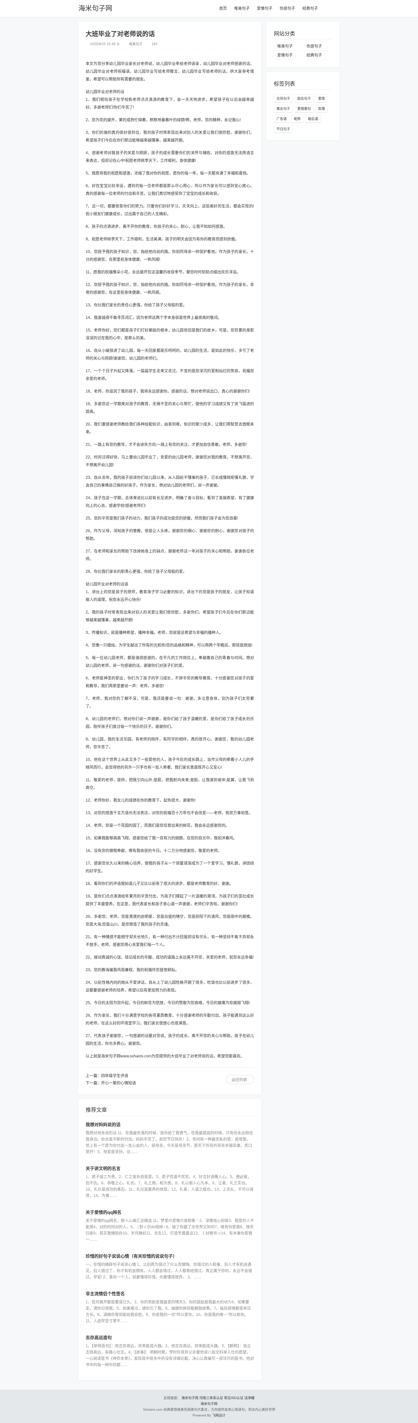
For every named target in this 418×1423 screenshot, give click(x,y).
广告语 (281, 119)
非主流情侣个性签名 (105, 1293)
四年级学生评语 (114, 1076)
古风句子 (283, 98)
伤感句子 (287, 8)
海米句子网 (95, 8)
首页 (223, 8)
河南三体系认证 (211, 1398)
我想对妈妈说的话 (103, 1124)
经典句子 (310, 8)
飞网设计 (218, 1415)
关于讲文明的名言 (103, 1168)
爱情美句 (304, 108)
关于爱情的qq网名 (103, 1212)
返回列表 (239, 1080)
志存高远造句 (99, 1337)
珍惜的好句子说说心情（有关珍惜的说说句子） (131, 1256)
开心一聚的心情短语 (118, 1083)
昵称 (297, 119)
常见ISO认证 (233, 1398)
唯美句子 (242, 8)
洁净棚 (249, 1398)
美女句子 (283, 108)
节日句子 (283, 129)
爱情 (321, 98)
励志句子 (304, 98)
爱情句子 (264, 8)
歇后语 (313, 119)
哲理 (321, 108)
